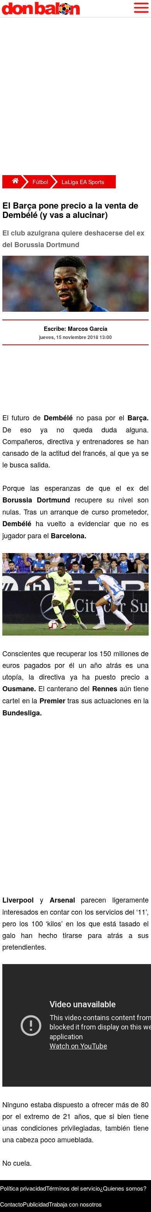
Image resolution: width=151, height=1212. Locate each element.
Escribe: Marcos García (75, 328)
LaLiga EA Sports (83, 182)
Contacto (11, 1204)
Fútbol (40, 182)
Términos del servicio (73, 1188)
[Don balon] (66, 8)
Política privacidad (23, 1188)
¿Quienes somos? (123, 1188)
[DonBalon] (11, 181)
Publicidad (36, 1204)
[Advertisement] (75, 97)
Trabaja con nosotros (75, 1204)
